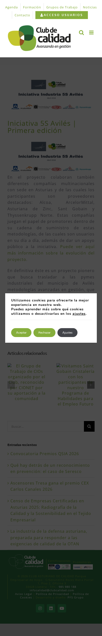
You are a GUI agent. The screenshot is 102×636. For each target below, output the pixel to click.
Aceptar (21, 333)
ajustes (79, 314)
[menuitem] (61, 15)
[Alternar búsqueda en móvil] (81, 32)
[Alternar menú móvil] (92, 32)
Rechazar (44, 333)
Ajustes (67, 333)
